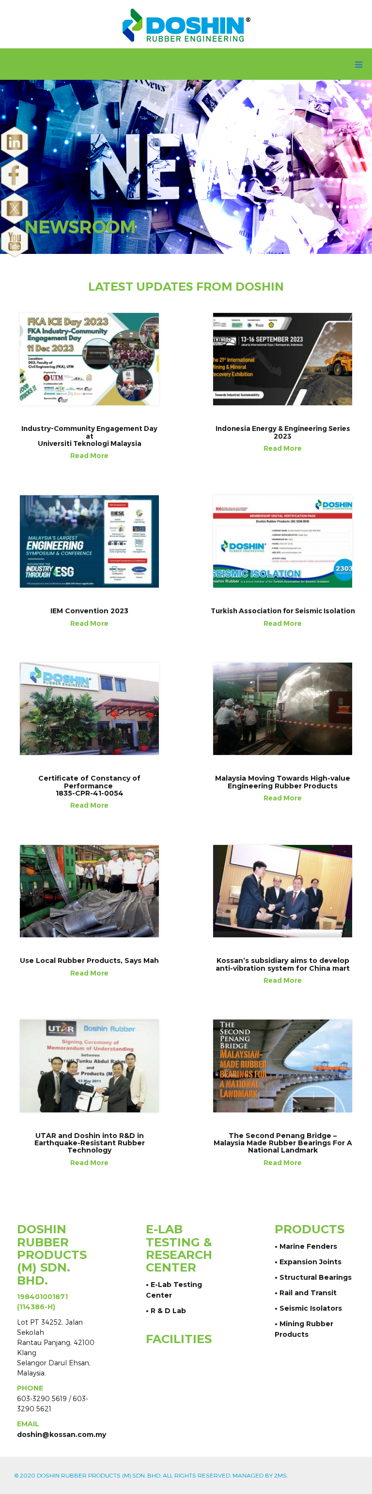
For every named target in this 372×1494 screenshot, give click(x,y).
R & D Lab (168, 1310)
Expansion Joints (310, 1261)
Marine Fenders (308, 1246)
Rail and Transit (308, 1292)
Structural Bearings (315, 1277)
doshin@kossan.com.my (61, 1434)
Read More (89, 455)
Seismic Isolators (310, 1308)
